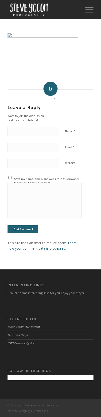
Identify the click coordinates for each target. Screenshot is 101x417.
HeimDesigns (39, 411)
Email (69, 147)
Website (70, 163)
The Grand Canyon (18, 335)
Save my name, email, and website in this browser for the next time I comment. (46, 181)
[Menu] (87, 9)
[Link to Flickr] (89, 405)
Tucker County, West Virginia (24, 326)
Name (70, 131)
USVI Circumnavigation (21, 343)
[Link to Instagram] (82, 405)
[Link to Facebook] (75, 405)
